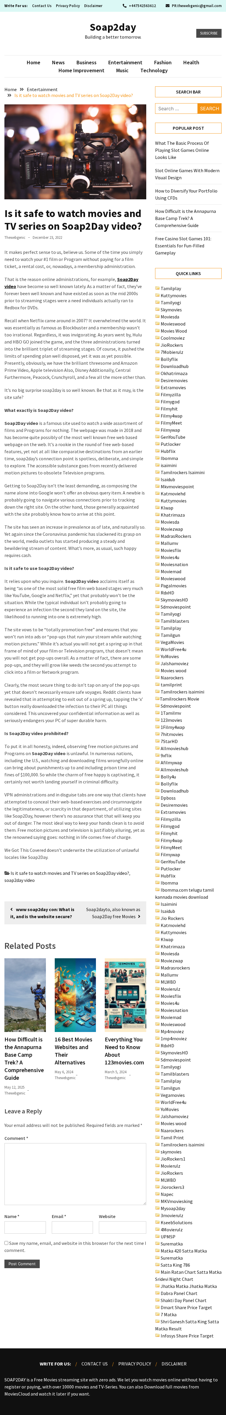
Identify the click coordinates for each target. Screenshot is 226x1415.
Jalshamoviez (175, 663)
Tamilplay (171, 288)
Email (59, 1216)
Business (87, 62)
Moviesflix (171, 550)
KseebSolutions (176, 1222)
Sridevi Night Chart (174, 1279)
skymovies (171, 1152)
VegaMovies (172, 642)
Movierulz (170, 989)
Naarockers (172, 678)
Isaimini (169, 904)
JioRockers (172, 345)
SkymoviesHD (174, 600)
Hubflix (168, 451)
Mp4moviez (172, 1031)
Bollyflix (169, 359)
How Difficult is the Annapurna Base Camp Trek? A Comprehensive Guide (185, 218)
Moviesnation (174, 564)
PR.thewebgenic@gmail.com (196, 5)
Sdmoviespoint (176, 607)
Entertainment (125, 62)
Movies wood (173, 670)
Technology (154, 70)
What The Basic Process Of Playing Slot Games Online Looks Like (182, 150)
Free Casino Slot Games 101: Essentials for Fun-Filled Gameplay (183, 246)
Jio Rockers (172, 918)
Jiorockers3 (172, 1187)
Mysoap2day (173, 1208)
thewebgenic (14, 237)
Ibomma (169, 458)
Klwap (167, 508)
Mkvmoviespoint (177, 486)
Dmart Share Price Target (186, 1307)
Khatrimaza (173, 515)
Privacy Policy (68, 5)
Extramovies (173, 387)
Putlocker (171, 444)
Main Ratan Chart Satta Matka (191, 1272)
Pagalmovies (174, 586)
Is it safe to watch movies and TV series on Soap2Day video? (70, 873)
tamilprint (171, 685)
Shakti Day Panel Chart (184, 1300)
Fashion (163, 62)
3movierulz (172, 1215)
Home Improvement (81, 70)
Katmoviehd (173, 494)
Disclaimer (93, 5)
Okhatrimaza (174, 373)
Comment (16, 1138)
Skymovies (171, 310)
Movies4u (170, 557)
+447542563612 (142, 5)
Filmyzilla (171, 394)
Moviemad (171, 571)
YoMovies (170, 656)
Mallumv (169, 543)
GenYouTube (173, 437)
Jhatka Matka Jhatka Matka (189, 1286)
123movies (171, 720)
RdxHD (167, 593)
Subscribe (209, 33)
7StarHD (169, 741)
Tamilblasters (175, 621)
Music (122, 70)
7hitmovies (172, 734)
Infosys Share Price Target (187, 1336)
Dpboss (168, 798)
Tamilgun (170, 635)
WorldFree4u (173, 649)
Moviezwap (172, 529)
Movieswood (173, 324)
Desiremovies (174, 380)
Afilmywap (171, 762)
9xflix (166, 755)
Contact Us (41, 5)
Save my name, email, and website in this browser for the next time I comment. (75, 1246)
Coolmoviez (173, 338)
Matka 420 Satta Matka (184, 1251)
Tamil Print (172, 1137)
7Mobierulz (172, 352)
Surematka (172, 1244)
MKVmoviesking (177, 1201)
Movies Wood (174, 331)
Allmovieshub (174, 748)
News (58, 62)
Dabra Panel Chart (179, 1293)
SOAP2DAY (15, 1380)
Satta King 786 (175, 1265)
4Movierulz (172, 1229)
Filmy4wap (171, 416)
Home (33, 62)
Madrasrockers (175, 968)
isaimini (169, 465)
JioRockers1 (173, 1159)
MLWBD (168, 982)
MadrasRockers (176, 536)
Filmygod (170, 402)
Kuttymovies (174, 295)
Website (107, 1216)
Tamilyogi (171, 302)
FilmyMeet (171, 423)
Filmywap (170, 430)
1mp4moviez (174, 1038)
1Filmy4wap (173, 727)
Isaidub (168, 479)
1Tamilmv (171, 713)
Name (11, 1216)
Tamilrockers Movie (179, 699)
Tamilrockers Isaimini (183, 472)
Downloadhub (175, 366)
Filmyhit (169, 409)
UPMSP (168, 1237)
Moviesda (170, 317)
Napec (167, 1194)
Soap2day (113, 27)
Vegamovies (173, 1095)
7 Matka (169, 1314)
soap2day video (19, 880)
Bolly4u (168, 777)
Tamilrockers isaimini (182, 692)
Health (191, 62)
